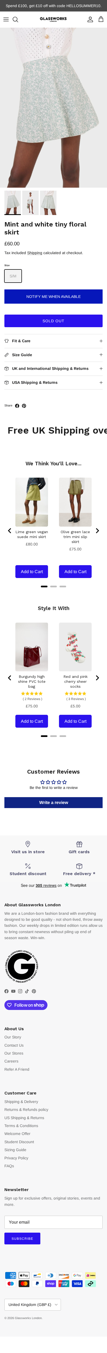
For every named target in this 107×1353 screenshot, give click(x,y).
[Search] (18, 19)
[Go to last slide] (9, 530)
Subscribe (22, 1239)
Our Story (12, 1037)
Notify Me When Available (53, 296)
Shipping (34, 253)
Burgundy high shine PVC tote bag (32, 681)
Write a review (53, 802)
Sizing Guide (15, 1150)
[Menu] (6, 19)
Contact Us (14, 1045)
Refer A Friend (16, 1069)
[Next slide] (97, 530)
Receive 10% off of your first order (53, 7)
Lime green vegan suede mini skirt (31, 534)
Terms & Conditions (21, 1125)
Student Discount (19, 1142)
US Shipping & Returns (24, 1118)
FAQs (9, 1166)
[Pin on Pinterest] (24, 406)
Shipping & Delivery (21, 1101)
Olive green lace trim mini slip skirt (75, 537)
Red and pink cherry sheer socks (75, 681)
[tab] (44, 586)
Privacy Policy (16, 1158)
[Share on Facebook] (17, 406)
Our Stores (13, 1053)
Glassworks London (28, 1318)
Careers (11, 1061)
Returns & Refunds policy (26, 1109)
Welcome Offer (17, 1133)
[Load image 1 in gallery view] (53, 108)
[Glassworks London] (53, 19)
